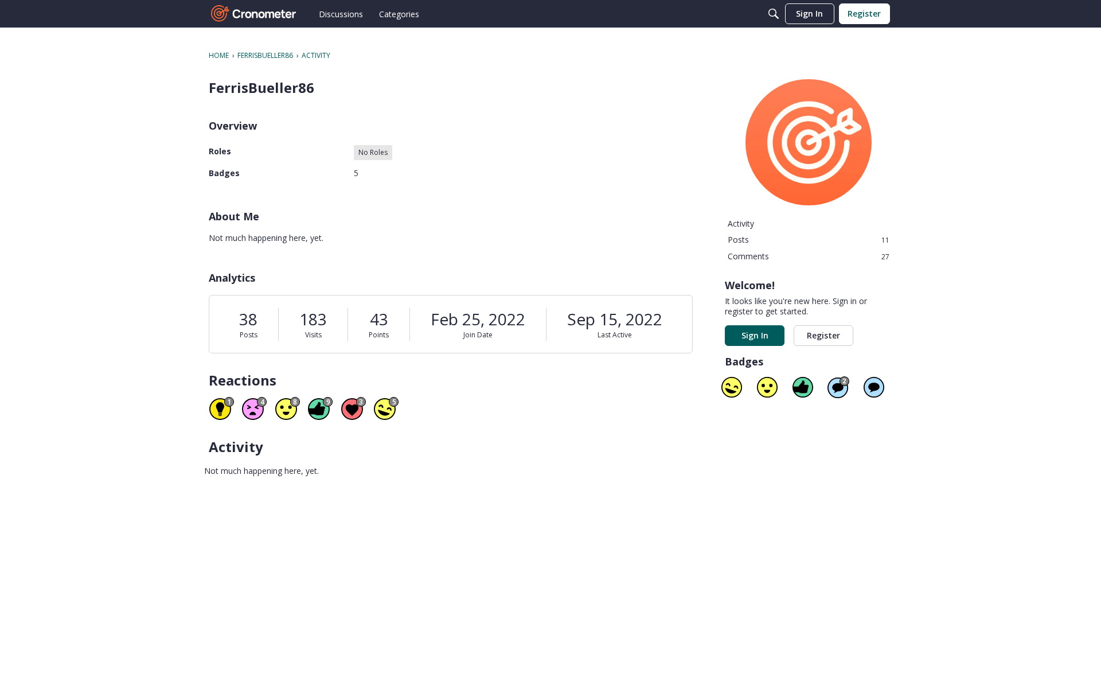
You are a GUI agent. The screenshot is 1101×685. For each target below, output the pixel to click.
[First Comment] (874, 387)
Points (379, 334)
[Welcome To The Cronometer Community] (254, 14)
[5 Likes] (803, 387)
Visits (313, 334)
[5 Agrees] (767, 387)
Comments (808, 256)
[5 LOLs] (732, 387)
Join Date (478, 334)
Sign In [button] (754, 335)
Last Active (615, 334)
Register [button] (823, 335)
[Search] (773, 13)
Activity (741, 223)
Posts (248, 334)
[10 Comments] (838, 387)
